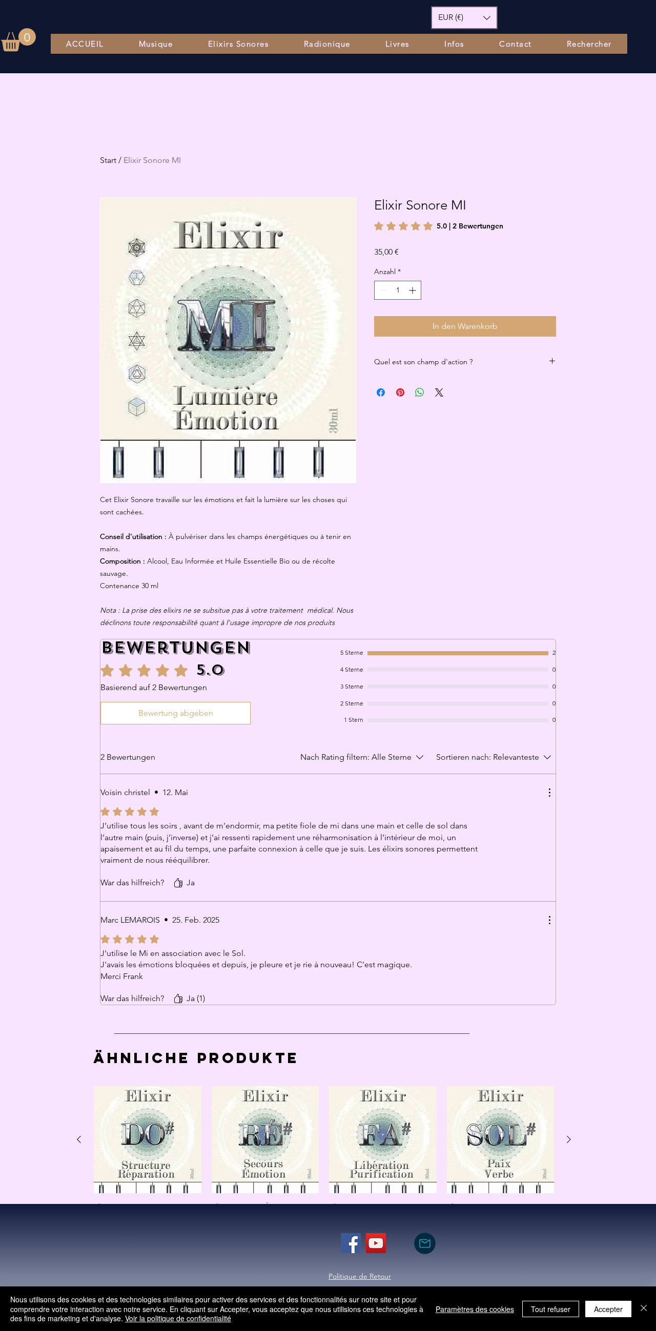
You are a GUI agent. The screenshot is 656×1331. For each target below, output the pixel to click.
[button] (18, 39)
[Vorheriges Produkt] (79, 1139)
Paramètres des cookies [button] (475, 1309)
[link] (438, 226)
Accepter (608, 1309)
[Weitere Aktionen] (549, 792)
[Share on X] (439, 392)
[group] (324, 1157)
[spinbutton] (397, 290)
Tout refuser (550, 1309)
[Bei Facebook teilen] (381, 392)
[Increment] (413, 290)
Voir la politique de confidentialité (178, 1318)
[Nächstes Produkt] (569, 1139)
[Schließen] (644, 1309)
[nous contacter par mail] (425, 1243)
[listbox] (464, 17)
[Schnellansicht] (147, 1140)
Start (108, 160)
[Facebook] (351, 1243)
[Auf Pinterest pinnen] (400, 392)
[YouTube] (376, 1243)
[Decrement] (382, 290)
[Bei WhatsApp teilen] (420, 392)
